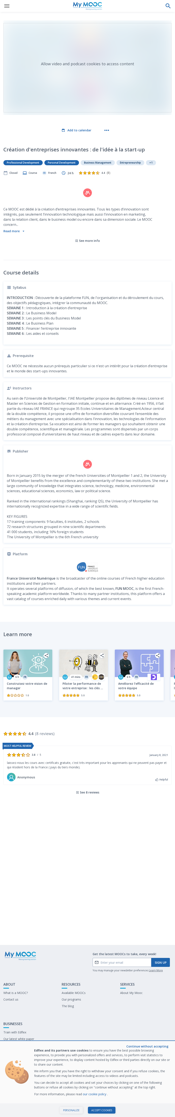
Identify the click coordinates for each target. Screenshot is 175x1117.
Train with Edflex (14, 1032)
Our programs (71, 999)
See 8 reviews (89, 792)
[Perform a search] (168, 6)
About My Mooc (131, 993)
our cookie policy (95, 1094)
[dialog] (87, 1079)
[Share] (46, 655)
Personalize (71, 1110)
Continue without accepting (147, 1046)
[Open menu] (6, 6)
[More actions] (107, 130)
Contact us (10, 999)
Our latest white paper (18, 1039)
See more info (89, 241)
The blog (68, 1006)
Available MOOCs (74, 993)
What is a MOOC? (15, 993)
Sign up (160, 962)
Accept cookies (101, 1110)
